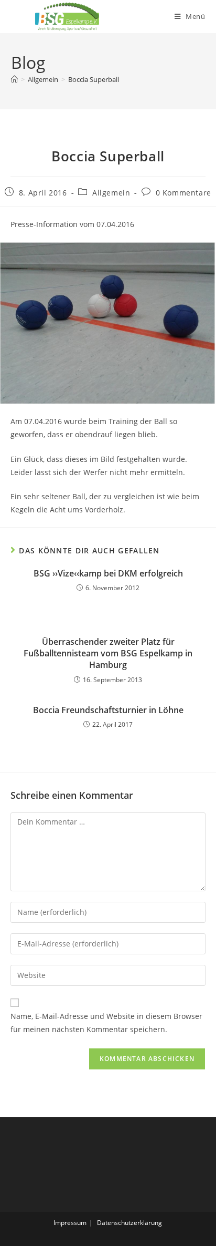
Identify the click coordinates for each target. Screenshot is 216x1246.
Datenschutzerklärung (129, 1222)
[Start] (14, 79)
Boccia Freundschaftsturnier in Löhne (108, 710)
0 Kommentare (183, 193)
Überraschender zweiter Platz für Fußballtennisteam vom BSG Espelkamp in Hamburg (108, 653)
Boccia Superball (93, 79)
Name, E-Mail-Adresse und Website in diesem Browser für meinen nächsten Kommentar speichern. (106, 1022)
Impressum (70, 1222)
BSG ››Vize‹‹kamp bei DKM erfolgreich (108, 573)
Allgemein (111, 193)
